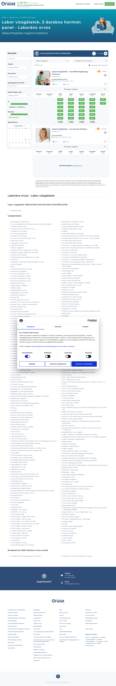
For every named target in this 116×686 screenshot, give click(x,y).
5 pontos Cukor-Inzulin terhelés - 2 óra (23, 238)
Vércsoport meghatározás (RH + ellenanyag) (76, 519)
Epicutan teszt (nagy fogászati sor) (22, 417)
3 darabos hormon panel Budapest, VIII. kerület (26, 556)
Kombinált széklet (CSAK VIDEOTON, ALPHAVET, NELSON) (80, 236)
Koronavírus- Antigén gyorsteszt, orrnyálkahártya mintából (81, 248)
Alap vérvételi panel (17, 245)
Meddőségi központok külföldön (16, 618)
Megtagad (32, 364)
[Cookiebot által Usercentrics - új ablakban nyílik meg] (89, 320)
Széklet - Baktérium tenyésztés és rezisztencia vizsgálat (79, 434)
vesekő (106, 641)
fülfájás (99, 643)
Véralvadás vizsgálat (68, 514)
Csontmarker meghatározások (21, 370)
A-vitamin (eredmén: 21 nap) (20, 274)
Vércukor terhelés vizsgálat (70, 517)
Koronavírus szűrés (13, 615)
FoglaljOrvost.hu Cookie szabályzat (43, 655)
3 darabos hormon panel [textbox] (83, 61)
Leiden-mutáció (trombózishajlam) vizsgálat (76, 283)
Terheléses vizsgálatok (69, 479)
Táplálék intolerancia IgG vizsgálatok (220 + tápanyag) (79, 458)
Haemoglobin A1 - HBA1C (19, 464)
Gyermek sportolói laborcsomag (21, 455)
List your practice (90, 615)
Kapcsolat (88, 609)
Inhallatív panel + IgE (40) (19, 533)
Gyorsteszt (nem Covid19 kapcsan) (22, 457)
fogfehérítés (95, 637)
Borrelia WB (15, 297)
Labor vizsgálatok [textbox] (42, 61)
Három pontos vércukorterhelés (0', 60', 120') (25, 476)
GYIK (60, 629)
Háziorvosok (37, 620)
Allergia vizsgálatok (17, 248)
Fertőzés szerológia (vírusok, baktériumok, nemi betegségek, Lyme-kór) (34, 441)
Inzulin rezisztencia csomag (20, 535)
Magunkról (36, 660)
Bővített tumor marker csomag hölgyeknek (25, 302)
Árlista (56, 84)
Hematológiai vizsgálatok (19, 483)
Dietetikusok (11, 642)
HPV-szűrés (37, 634)
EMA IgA (14, 408)
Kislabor (64, 231)
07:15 (60, 103)
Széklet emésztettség (69, 444)
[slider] (9, 104)
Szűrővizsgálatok (12, 620)
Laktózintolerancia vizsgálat (71, 278)
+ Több (60, 122)
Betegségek (37, 609)
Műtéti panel (66, 313)
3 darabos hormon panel (19, 226)
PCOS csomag (67, 375)
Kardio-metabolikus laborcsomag (73, 226)
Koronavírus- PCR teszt (69, 252)
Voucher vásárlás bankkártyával (68, 637)
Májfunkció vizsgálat (68, 287)
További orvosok (12, 626)
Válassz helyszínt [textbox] (14, 67)
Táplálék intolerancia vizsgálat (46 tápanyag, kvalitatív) (79, 460)
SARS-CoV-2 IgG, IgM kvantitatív (72, 419)
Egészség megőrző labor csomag (22, 394)
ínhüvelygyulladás (90, 639)
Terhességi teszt (67, 484)
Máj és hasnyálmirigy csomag (71, 285)
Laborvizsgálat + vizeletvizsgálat (72, 275)
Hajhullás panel (16, 472)
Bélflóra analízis (16, 288)
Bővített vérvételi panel (18, 307)
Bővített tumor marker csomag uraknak (24, 304)
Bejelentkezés (98, 4)
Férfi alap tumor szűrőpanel (20, 429)
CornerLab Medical (57, 135)
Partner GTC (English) (65, 623)
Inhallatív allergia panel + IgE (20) (21, 531)
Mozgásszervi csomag (69, 309)
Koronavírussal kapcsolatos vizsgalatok (74, 257)
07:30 (60, 107)
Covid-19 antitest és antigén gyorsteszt (23, 314)
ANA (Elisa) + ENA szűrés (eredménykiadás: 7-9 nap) (27, 262)
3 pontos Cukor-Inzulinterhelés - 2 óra (23, 229)
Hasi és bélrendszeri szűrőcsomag (22, 479)
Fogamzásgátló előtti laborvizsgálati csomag (25, 443)
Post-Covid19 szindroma (70, 386)
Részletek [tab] (58, 327)
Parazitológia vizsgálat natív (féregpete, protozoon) (78, 372)
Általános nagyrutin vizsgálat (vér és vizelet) (25, 257)
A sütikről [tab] (85, 327)
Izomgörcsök (15, 540)
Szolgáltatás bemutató (91, 618)
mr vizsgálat (99, 641)
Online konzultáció (13, 612)
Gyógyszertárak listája (39, 612)
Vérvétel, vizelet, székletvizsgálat (72, 526)
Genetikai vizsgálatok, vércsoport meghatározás (26, 450)
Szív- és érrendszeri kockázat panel (73, 456)
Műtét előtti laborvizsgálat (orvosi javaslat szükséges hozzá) (81, 311)
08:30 (60, 118)
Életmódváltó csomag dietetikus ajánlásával (25, 403)
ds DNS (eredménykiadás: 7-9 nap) (22, 382)
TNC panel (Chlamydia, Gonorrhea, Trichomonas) (77, 486)
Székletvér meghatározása (70, 446)
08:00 (71, 114)
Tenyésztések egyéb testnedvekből (73, 474)
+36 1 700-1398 (69, 575)
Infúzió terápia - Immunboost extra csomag (25, 524)
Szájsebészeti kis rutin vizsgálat (72, 432)
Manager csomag (67, 290)
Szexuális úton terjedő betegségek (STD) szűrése (77, 453)
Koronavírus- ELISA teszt (70, 250)
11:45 (103, 103)
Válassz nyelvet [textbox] (13, 95)
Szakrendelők (11, 648)
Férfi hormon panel (17, 434)
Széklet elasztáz (67, 441)
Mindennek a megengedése (84, 364)
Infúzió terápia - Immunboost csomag (23, 521)
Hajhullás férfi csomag (18, 467)
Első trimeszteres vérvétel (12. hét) (22, 405)
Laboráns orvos (13, 17)
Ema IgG (14, 410)
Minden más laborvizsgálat (70, 304)
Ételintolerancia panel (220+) (20, 420)
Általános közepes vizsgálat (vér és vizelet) (24, 252)
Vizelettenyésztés (67, 535)
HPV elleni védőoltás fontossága (42, 637)
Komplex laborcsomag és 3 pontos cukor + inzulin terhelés (80, 238)
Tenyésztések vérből (68, 477)
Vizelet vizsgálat (67, 538)
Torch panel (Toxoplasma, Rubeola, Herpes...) (76, 489)
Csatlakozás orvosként (82, 4)
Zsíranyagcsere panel (69, 543)
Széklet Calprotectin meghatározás (73, 439)
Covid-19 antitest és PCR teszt (20, 316)
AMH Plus (14, 259)
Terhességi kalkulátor (65, 618)
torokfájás (102, 637)
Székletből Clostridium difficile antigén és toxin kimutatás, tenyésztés (84, 437)
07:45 (60, 111)
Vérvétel (64, 524)
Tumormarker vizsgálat (69, 503)
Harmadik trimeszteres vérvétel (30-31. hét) (25, 474)
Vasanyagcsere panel (68, 505)
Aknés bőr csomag (17, 240)
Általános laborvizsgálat (18, 255)
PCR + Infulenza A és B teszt (71, 379)
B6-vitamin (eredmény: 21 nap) (21, 281)
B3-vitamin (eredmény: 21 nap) (21, 278)
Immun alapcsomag (17, 514)
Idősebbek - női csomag (18, 512)
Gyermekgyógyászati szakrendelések (44, 631)
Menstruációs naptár (39, 644)
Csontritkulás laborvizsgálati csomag (23, 372)
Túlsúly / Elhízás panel (69, 493)
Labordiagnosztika (68, 271)
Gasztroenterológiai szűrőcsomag (22, 446)
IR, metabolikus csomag (19, 538)
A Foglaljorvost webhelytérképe (16, 609)
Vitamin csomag (67, 531)
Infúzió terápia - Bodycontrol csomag (23, 516)
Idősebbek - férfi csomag (19, 509)
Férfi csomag (15, 431)
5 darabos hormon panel (19, 236)
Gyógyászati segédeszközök (15, 645)
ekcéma (88, 637)
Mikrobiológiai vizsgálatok (70, 301)
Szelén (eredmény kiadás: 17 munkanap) (74, 451)
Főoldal (4, 17)
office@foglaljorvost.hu (72, 584)
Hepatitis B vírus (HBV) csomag (21, 486)
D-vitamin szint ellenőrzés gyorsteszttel (24, 386)
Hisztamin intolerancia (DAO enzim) (22, 493)
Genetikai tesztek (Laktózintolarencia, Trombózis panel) (28, 448)
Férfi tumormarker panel (19, 438)
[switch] (47, 356)
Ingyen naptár (89, 629)
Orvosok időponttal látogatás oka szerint (19, 629)
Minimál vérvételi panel (69, 306)
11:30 (103, 99)
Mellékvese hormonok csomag (72, 297)
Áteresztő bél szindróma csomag (21, 269)
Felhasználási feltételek (65, 631)
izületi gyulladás (90, 641)
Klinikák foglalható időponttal (16, 631)
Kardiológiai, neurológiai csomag (72, 222)
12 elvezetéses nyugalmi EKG (20, 222)
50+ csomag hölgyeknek (19, 233)
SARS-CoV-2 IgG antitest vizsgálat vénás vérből (77, 414)
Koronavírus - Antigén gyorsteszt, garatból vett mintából (80, 245)
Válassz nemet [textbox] (13, 77)
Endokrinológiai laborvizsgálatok (21, 412)
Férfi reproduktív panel (18, 436)
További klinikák (12, 634)
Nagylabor (65, 316)
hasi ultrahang (89, 645)
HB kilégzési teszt (17, 481)
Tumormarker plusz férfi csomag (72, 496)
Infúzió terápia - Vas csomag (20, 528)
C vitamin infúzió (16, 356)
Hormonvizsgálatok (17, 502)
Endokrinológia (16, 210)
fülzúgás (99, 639)
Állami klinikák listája (13, 637)
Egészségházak (38, 626)
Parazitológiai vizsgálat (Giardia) (72, 370)
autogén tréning (90, 643)
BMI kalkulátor (37, 647)
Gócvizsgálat (15, 453)
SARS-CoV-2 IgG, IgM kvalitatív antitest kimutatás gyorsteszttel (82, 416)
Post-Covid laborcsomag (70, 393)
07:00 (60, 99)
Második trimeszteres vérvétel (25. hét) (74, 292)
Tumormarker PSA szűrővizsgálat (73, 500)
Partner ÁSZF (63, 620)
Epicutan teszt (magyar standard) (22, 415)
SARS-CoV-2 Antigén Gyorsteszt (72, 412)
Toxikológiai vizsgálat (69, 491)
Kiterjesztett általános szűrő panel (73, 233)
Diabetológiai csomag (18, 377)
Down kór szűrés (16, 379)
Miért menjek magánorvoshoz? (42, 657)
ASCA (13, 266)
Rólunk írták (62, 634)
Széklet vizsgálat (67, 448)
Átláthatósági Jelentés (91, 623)
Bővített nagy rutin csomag (20, 300)
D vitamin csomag (17, 384)
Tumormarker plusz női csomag (72, 498)
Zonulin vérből (66, 540)
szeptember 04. (77, 165)
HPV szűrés (14, 505)
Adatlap (67, 84)
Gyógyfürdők (37, 618)
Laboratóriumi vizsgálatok (70, 268)
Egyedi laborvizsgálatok (18, 398)
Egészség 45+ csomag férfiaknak (21, 389)
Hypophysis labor (16, 507)
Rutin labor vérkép (68, 405)
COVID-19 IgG (15, 323)
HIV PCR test (15, 498)
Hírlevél (61, 615)
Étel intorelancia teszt (18, 424)
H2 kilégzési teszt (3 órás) (19, 462)
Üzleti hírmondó (63, 612)
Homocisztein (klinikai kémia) (20, 500)
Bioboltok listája (38, 615)
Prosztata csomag (68, 398)
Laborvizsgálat (67, 273)
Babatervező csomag (18, 283)
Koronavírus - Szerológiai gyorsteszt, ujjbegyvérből (78, 259)
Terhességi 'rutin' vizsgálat (70, 482)
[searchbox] (17, 86)
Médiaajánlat (88, 620)
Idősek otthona (38, 623)
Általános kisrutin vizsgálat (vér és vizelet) (24, 250)
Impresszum (62, 626)
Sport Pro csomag (68, 425)
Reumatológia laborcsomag (71, 400)
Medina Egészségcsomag (70, 294)
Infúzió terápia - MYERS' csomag (21, 526)
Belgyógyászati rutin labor (19, 292)
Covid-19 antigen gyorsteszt (20, 311)
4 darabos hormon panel (19, 231)
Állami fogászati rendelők (14, 639)
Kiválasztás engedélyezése (58, 364)
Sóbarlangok (37, 629)
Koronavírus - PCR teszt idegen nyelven (74, 255)
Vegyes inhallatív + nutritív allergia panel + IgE (77, 512)
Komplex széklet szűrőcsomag (72, 243)
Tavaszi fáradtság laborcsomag (72, 463)
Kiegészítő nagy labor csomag (72, 229)
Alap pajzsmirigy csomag (19, 243)
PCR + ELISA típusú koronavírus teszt (74, 377)
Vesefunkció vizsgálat (69, 528)
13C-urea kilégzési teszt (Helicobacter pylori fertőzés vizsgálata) (31, 224)
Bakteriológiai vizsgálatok (19, 285)
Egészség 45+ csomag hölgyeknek (22, 391)
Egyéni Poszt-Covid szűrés (19, 401)
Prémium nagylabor (68, 395)
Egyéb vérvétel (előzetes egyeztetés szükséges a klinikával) (30, 396)
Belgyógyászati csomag (19, 290)
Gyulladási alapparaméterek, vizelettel (23, 460)
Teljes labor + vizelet (68, 472)
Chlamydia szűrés (16, 309)
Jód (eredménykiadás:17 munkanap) (22, 545)
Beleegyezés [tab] (31, 327)
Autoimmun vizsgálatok (19, 271)
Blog (60, 609)
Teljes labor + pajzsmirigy (70, 470)
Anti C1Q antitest (16, 264)
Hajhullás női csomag (18, 469)
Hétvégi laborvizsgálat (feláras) (21, 488)
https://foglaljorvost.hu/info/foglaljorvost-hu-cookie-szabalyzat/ (53, 346)
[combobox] (19, 67)
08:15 (60, 114)
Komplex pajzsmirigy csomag (71, 240)
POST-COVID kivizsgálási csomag (73, 388)
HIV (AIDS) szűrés (16, 495)
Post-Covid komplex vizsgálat (71, 391)
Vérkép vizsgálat (67, 521)
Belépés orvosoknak (39, 649)
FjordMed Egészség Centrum (60, 79)
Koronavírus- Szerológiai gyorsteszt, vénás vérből (78, 262)
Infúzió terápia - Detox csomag (21, 519)
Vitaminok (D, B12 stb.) (69, 533)
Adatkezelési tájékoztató (40, 652)
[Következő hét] (105, 89)
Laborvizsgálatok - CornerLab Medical (69, 129)
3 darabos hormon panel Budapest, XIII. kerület (77, 556)
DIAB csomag (15, 375)
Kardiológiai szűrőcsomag (70, 224)
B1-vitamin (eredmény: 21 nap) (20, 276)
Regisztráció (110, 4)
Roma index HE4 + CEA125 (70, 403)
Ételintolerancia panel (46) (19, 422)
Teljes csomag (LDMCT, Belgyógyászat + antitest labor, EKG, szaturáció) (85, 465)
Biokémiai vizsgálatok (18, 295)
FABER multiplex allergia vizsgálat (22, 427)
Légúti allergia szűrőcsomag (71, 280)
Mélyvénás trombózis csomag (71, 299)
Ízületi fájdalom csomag (19, 542)
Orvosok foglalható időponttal (16, 623)
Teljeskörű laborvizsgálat (70, 467)
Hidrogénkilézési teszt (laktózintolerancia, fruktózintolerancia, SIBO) (32, 490)
